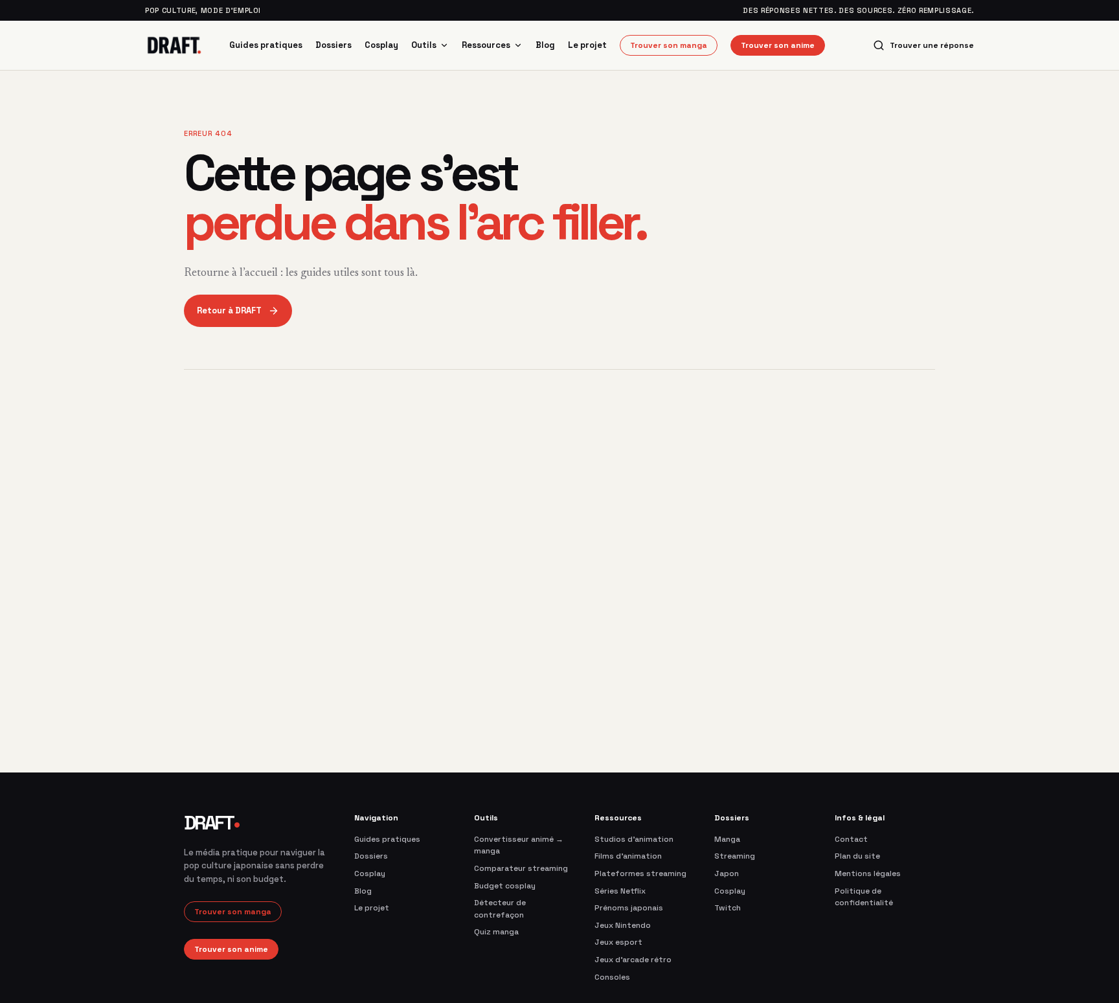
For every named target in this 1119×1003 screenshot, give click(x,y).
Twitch (727, 908)
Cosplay (381, 45)
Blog (545, 45)
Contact (851, 839)
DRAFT (211, 823)
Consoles (612, 977)
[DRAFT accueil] (174, 45)
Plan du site (857, 856)
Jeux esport (618, 942)
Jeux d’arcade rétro (633, 959)
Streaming (734, 856)
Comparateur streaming (521, 868)
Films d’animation (628, 856)
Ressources (486, 45)
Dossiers (333, 45)
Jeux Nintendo (622, 925)
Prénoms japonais (628, 908)
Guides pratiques (265, 45)
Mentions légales (868, 873)
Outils (423, 45)
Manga (727, 839)
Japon (726, 873)
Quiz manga (496, 932)
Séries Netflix (620, 891)
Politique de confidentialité (864, 897)
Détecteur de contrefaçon (500, 908)
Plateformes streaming (640, 873)
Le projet (587, 45)
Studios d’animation (633, 839)
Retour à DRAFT (229, 310)
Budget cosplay (505, 886)
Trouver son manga (668, 45)
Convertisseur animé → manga (518, 845)
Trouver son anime (778, 45)
